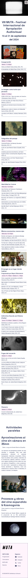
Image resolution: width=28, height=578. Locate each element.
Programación (5, 556)
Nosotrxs (4, 565)
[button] (25, 2)
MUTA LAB (5, 562)
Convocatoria (5, 559)
